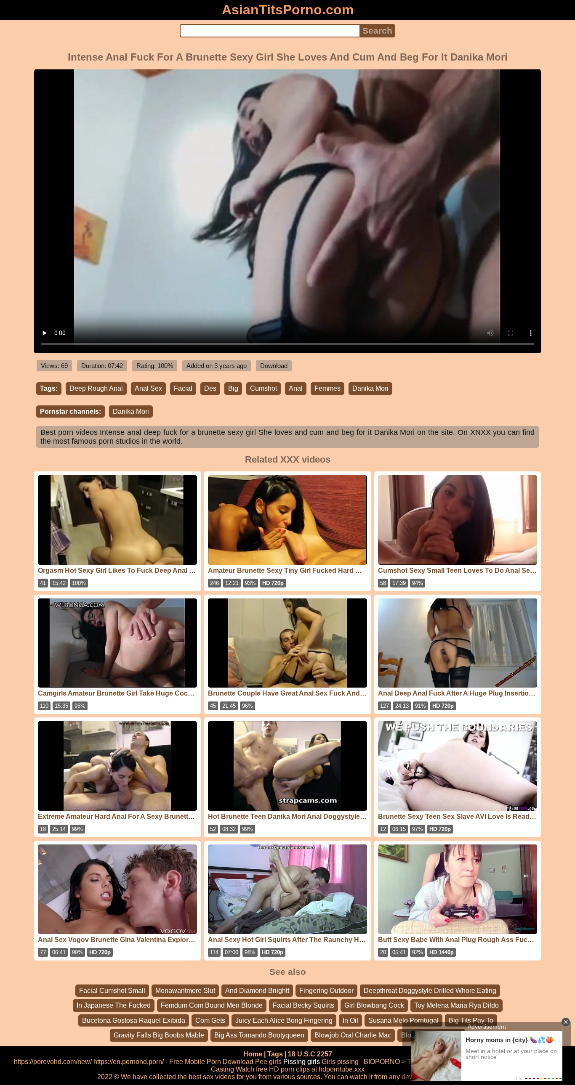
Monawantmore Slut (185, 990)
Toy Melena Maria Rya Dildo (456, 1005)
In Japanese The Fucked (114, 1005)
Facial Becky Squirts (303, 1005)
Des (210, 388)
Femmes (327, 388)
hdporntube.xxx (342, 1069)
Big (233, 388)
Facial (183, 388)
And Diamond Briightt (257, 990)
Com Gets (210, 1020)
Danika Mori (370, 388)
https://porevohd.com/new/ (53, 1061)
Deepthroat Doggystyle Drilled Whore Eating (430, 990)
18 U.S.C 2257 (310, 1054)
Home (252, 1054)
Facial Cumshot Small (112, 990)
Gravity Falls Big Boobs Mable (159, 1035)
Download (274, 365)
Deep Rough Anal (96, 388)
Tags (275, 1054)
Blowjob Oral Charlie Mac (352, 1035)
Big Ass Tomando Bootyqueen (259, 1035)
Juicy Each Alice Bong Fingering (284, 1020)
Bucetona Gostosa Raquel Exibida (133, 1020)
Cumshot (263, 388)
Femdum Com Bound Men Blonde (212, 1005)
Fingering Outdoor (326, 990)
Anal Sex (148, 388)
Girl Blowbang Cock (374, 1005)
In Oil (350, 1020)
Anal (296, 388)
